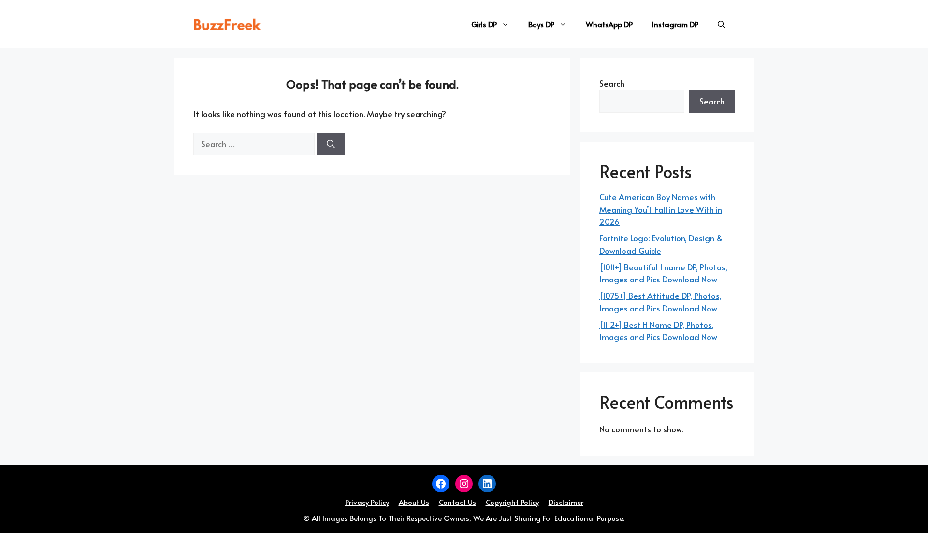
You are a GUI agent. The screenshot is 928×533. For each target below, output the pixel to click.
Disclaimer (566, 502)
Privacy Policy (367, 502)
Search (611, 83)
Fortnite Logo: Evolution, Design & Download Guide (661, 244)
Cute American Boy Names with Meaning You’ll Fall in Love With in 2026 (660, 209)
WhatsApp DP (609, 24)
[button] (721, 24)
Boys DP (541, 24)
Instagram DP (675, 24)
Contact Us (457, 502)
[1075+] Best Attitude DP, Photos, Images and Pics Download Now (660, 302)
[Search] (331, 144)
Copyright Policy (512, 502)
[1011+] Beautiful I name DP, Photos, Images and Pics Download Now (663, 273)
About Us (414, 502)
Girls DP (484, 24)
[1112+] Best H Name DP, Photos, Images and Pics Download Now (658, 331)
